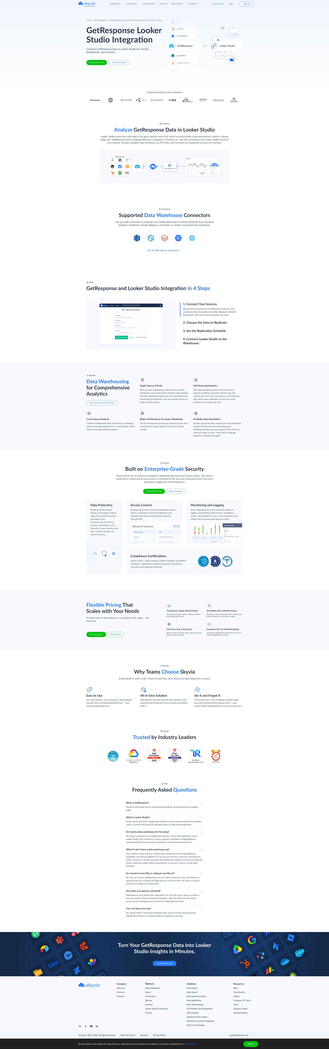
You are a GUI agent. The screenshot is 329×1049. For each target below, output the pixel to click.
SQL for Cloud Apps (196, 1025)
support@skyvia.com (239, 1035)
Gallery (236, 996)
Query (148, 992)
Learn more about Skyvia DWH (102, 403)
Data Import (192, 988)
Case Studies (239, 992)
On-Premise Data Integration (200, 1009)
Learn (235, 1005)
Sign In (231, 4)
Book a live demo (119, 62)
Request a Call (218, 4)
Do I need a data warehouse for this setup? (147, 832)
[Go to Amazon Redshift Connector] (137, 238)
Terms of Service (127, 1035)
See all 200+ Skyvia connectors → (164, 250)
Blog (235, 988)
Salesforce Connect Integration (201, 1021)
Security (144, 1035)
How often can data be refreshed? (143, 891)
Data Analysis (193, 1013)
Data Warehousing (195, 1005)
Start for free (115, 634)
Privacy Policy (159, 1035)
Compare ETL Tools (242, 1000)
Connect (149, 1005)
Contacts (121, 992)
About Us (121, 988)
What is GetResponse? (137, 803)
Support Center (240, 1009)
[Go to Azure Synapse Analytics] (151, 238)
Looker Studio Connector (156, 1009)
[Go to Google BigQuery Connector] (178, 238)
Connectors (150, 996)
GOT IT (251, 1044)
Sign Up (246, 4)
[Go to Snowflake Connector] (192, 238)
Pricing (148, 1013)
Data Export (192, 992)
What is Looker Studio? (138, 817)
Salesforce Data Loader (197, 1017)
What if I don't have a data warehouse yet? (148, 849)
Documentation (240, 1013)
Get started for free (96, 62)
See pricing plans (96, 634)
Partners (120, 996)
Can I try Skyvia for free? (138, 909)
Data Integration (100, 20)
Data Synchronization (196, 996)
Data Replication (194, 1000)
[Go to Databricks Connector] (164, 238)
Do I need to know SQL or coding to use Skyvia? (150, 873)
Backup (148, 1000)
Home (88, 20)
